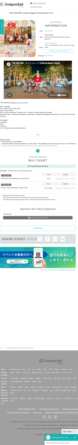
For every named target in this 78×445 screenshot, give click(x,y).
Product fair (14, 398)
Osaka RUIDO (49, 43)
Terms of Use (37, 412)
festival (30, 398)
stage (12, 372)
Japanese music (15, 369)
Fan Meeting (14, 378)
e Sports (66, 387)
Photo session (47, 378)
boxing (48, 387)
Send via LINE (55, 239)
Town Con (50, 398)
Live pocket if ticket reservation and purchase (11, 5)
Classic (57, 369)
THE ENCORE (49, 31)
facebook (47, 239)
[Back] (3, 13)
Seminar (58, 398)
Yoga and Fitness (15, 390)
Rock (24, 369)
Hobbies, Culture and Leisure (4, 393)
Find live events (37, 7)
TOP (1, 348)
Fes (33, 369)
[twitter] (45, 417)
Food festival (67, 398)
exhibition (38, 378)
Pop (29, 369)
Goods (69, 378)
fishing (57, 390)
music (3, 369)
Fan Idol (4, 378)
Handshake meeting (26, 378)
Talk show (57, 378)
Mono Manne (56, 372)
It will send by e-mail (62, 239)
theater (18, 372)
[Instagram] (56, 417)
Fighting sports (56, 387)
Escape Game (66, 390)
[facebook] (50, 417)
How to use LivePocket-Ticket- (49, 409)
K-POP (50, 369)
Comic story (26, 372)
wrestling (41, 387)
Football (20, 387)
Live (63, 378)
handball (73, 387)
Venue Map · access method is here (59, 51)
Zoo (29, 390)
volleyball (33, 387)
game (52, 390)
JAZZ (44, 369)
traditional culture (37, 372)
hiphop (39, 369)
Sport (3, 387)
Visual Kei (64, 369)
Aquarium (36, 390)
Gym (24, 390)
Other (71, 369)
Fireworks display (39, 398)
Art (74, 398)
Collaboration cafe (16, 381)
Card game (44, 390)
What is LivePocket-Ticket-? (27, 409)
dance (64, 372)
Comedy (47, 372)
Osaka (54, 43)
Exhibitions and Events (4, 401)
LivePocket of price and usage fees (18, 412)
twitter (40, 239)
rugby (26, 387)
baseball (13, 387)
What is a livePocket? (38, 3)
